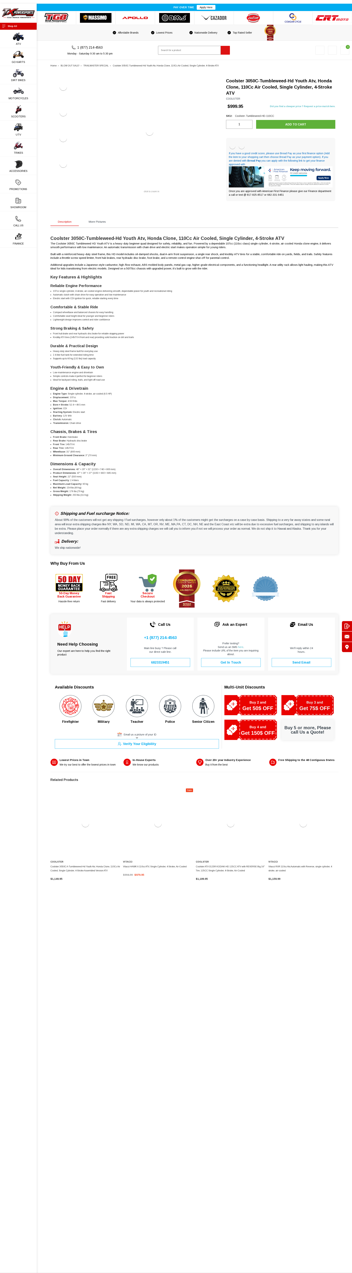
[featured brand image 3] (135, 18)
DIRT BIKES (18, 80)
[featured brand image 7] (293, 18)
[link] (85, 823)
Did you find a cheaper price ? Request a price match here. (302, 106)
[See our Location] (347, 647)
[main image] (149, 132)
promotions (18, 189)
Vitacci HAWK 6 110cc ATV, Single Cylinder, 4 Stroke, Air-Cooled (155, 866)
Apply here (206, 7)
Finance (18, 243)
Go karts (18, 62)
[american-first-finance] (241, 146)
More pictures (97, 221)
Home (53, 65)
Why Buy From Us (67, 563)
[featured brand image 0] (56, 18)
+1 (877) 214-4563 (160, 638)
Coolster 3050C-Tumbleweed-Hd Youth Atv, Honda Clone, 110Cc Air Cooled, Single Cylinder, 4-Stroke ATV (166, 65)
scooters (18, 116)
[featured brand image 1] (95, 18)
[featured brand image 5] (214, 18)
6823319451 (160, 662)
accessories (18, 170)
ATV (18, 43)
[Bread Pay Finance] (232, 146)
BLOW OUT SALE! (70, 65)
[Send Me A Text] (347, 626)
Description (65, 221)
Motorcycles (18, 98)
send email (301, 662)
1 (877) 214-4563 (90, 47)
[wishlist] (332, 50)
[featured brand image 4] (174, 18)
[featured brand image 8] (332, 18)
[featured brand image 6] (253, 18)
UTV (18, 134)
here (240, 647)
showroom (18, 207)
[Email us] (347, 636)
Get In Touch (231, 662)
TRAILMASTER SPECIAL (96, 65)
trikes (18, 152)
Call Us (18, 225)
